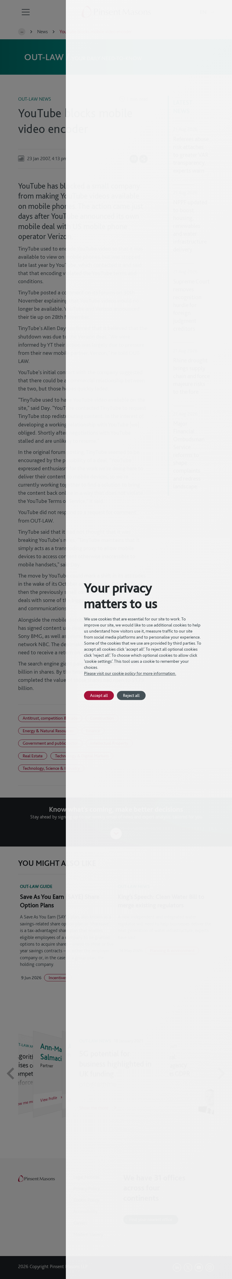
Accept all (99, 695)
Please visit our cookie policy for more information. (130, 673)
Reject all (131, 695)
